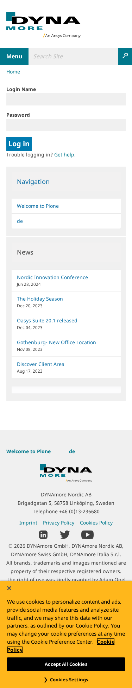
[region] (66, 634)
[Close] (9, 588)
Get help (64, 154)
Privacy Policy (58, 522)
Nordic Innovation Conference (52, 277)
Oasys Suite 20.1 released (47, 320)
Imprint (28, 522)
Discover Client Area (40, 364)
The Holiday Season (40, 298)
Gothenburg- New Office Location (56, 342)
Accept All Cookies (66, 664)
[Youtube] (87, 534)
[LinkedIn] (43, 534)
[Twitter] (65, 534)
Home (13, 71)
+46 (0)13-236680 (79, 511)
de (20, 221)
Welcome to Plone (38, 205)
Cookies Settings (69, 679)
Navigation (33, 181)
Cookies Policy (96, 522)
